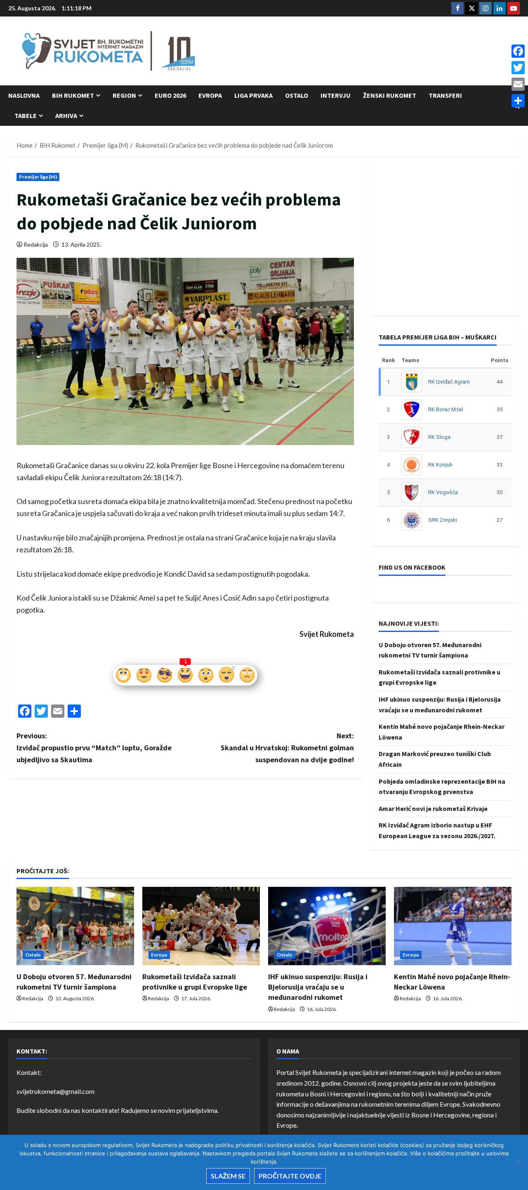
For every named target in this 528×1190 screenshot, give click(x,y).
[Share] (518, 100)
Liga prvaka (253, 95)
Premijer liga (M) (38, 177)
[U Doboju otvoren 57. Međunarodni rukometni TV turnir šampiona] (75, 926)
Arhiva (66, 115)
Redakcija (36, 244)
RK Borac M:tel (445, 409)
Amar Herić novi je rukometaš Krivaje (433, 808)
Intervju (336, 95)
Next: (287, 747)
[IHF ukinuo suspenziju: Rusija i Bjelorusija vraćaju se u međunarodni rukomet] (327, 926)
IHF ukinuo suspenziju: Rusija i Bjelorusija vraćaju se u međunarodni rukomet (318, 987)
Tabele (25, 115)
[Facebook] (518, 51)
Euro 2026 (170, 95)
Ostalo (296, 95)
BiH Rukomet (73, 95)
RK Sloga (439, 437)
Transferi (445, 95)
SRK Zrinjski (442, 520)
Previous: (94, 747)
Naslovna (24, 95)
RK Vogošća (443, 492)
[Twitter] (518, 67)
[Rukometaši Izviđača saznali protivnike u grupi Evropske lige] (201, 926)
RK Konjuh (440, 465)
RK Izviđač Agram (449, 382)
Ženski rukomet (389, 95)
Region (124, 95)
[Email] (518, 84)
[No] (518, 1162)
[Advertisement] (369, 51)
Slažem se (228, 1176)
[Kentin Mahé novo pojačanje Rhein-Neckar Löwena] (453, 926)
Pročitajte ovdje (290, 1176)
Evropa (210, 95)
